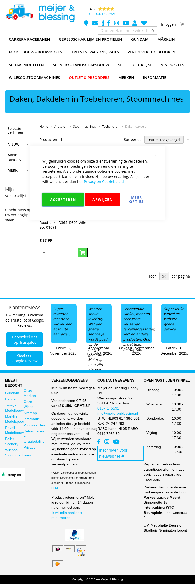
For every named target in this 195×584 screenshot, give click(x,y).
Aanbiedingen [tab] (14, 157)
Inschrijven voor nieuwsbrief (113, 453)
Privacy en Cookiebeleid (104, 181)
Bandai (10, 399)
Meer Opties (136, 199)
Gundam (12, 393)
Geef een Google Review (25, 358)
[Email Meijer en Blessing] (95, 23)
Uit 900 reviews (102, 13)
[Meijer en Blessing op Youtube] (126, 23)
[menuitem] (29, 39)
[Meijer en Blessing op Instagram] (117, 23)
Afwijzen (102, 199)
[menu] (97, 58)
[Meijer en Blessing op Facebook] (109, 23)
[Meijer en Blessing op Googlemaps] (86, 23)
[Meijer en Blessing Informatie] (103, 23)
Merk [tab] (13, 170)
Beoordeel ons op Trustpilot (24, 339)
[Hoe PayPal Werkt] (74, 540)
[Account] (135, 23)
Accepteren (63, 199)
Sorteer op (133, 139)
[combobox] (127, 30)
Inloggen (168, 24)
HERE (55, 487)
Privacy (29, 447)
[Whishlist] (144, 23)
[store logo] (40, 13)
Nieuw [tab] (13, 144)
